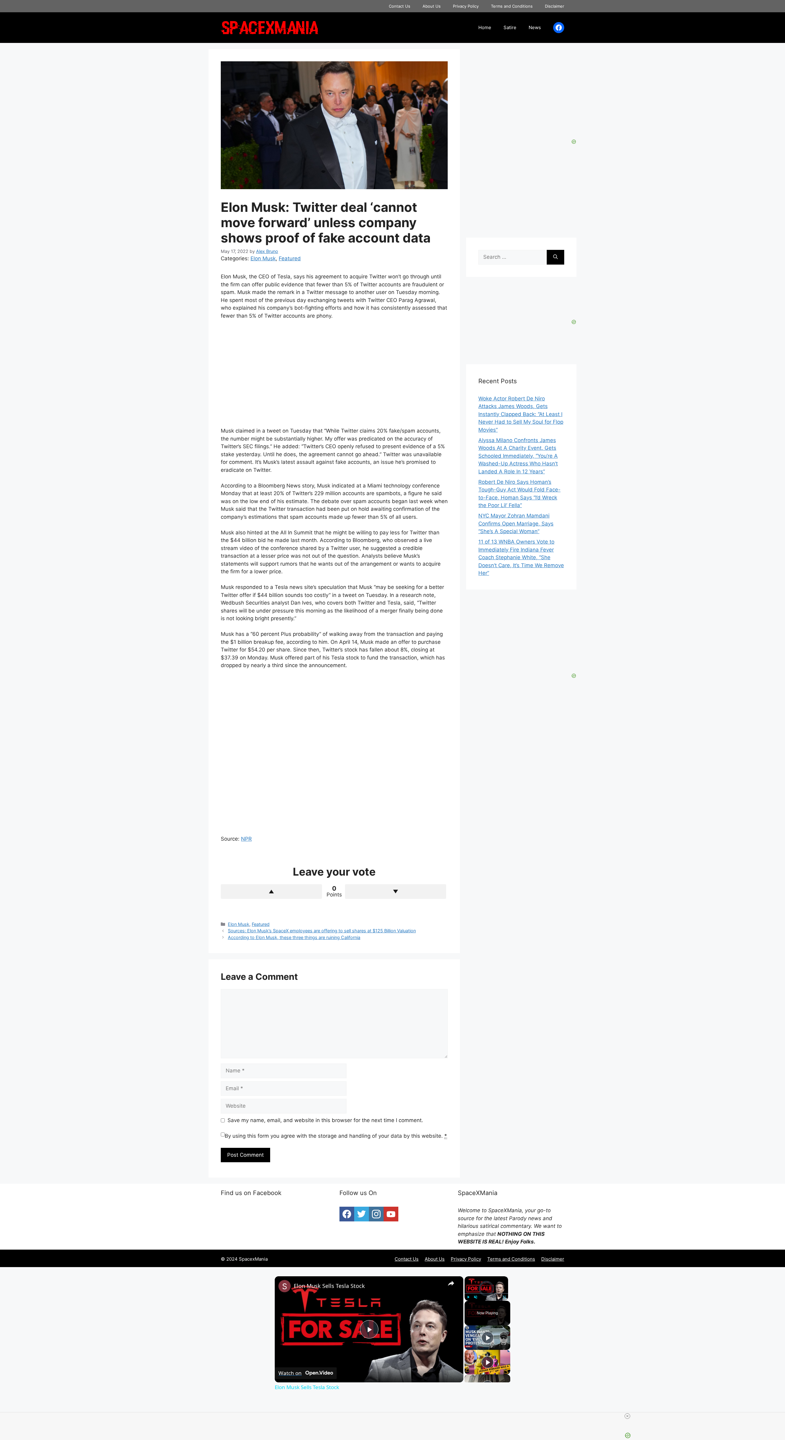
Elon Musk (263, 258)
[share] (451, 1283)
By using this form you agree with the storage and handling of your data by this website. (336, 1136)
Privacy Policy (466, 6)
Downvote (395, 891)
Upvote (271, 891)
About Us (432, 6)
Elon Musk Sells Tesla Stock (329, 1285)
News (535, 27)
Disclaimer (554, 6)
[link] (284, 1286)
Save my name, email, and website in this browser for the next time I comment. (325, 1120)
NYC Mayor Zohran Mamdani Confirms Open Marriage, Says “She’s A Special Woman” (515, 523)
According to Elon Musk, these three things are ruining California (294, 937)
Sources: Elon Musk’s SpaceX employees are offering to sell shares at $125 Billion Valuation (322, 930)
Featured (290, 258)
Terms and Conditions (512, 6)
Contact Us (399, 6)
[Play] (468, 1297)
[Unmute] (475, 1297)
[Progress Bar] (486, 1293)
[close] (627, 1416)
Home (484, 27)
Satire (510, 27)
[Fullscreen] (504, 1297)
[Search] (555, 257)
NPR (246, 839)
